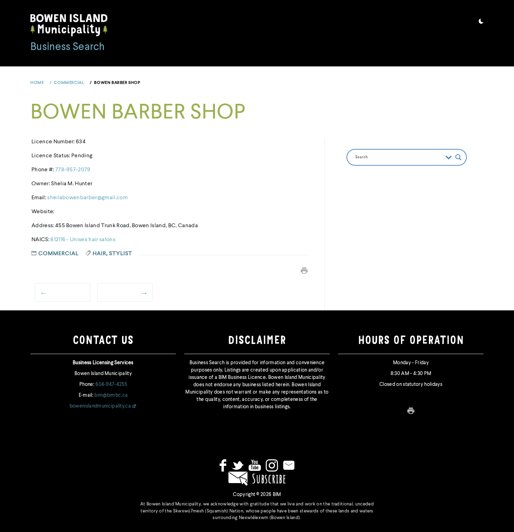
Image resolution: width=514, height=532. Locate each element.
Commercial (58, 254)
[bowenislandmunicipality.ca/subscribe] (257, 478)
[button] (481, 22)
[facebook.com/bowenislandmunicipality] (223, 465)
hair (99, 254)
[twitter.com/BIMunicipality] (237, 465)
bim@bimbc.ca (111, 395)
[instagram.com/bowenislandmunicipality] (272, 465)
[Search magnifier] (458, 157)
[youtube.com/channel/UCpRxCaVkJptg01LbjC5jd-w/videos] (255, 465)
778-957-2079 (73, 170)
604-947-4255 (111, 384)
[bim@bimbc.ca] (288, 465)
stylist (120, 254)
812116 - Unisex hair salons (82, 240)
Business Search (67, 47)
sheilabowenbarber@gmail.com (87, 198)
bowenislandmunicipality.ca (100, 406)
